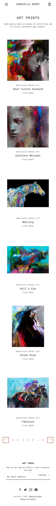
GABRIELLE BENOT (28, 4)
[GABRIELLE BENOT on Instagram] (30, 490)
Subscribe (42, 475)
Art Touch (28, 463)
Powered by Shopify (28, 499)
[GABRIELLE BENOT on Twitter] (25, 490)
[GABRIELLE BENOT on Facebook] (20, 490)
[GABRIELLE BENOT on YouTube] (36, 490)
